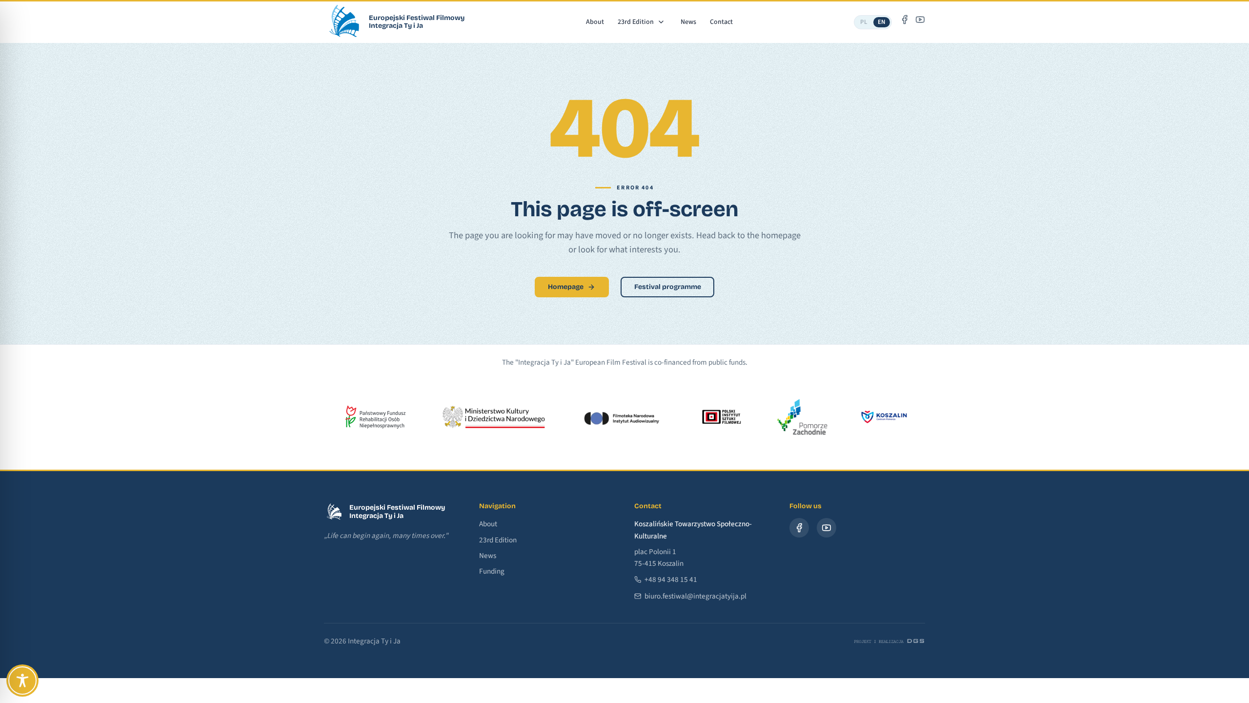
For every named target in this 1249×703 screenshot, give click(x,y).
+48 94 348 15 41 (671, 579)
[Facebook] (904, 19)
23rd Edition (636, 22)
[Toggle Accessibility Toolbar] (22, 680)
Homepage (566, 287)
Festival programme (667, 287)
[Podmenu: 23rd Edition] (661, 21)
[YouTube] (920, 19)
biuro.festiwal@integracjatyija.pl (695, 596)
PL (864, 22)
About (595, 22)
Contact (721, 22)
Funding (491, 571)
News (688, 22)
